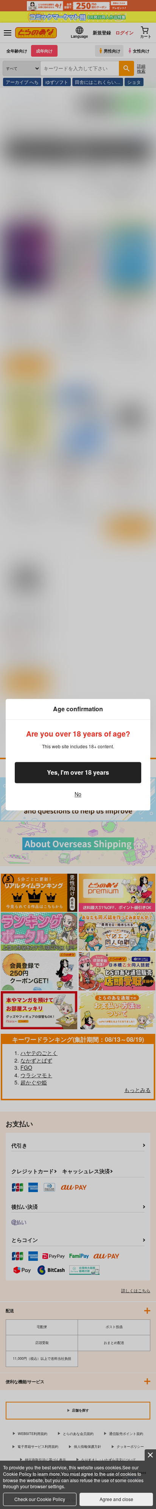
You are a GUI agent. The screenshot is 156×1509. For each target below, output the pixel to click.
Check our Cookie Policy (39, 1499)
